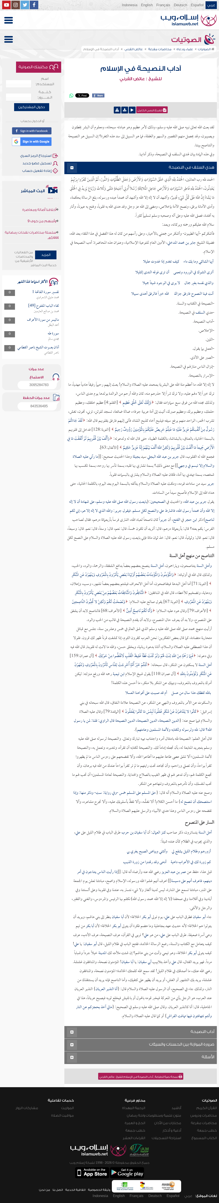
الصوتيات (187, 40)
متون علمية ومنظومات (163, 1115)
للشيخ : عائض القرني (141, 79)
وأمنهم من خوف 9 (42, 209)
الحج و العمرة (135, 1123)
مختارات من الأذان (167, 1123)
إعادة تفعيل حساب (37, 171)
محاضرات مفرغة (204, 1123)
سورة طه (53, 333)
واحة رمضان (136, 1115)
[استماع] (132, 110)
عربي (211, 5)
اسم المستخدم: (45, 81)
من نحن (44, 1189)
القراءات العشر (134, 1138)
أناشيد (176, 1108)
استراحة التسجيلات (166, 1138)
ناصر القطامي (51, 352)
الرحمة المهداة (133, 1108)
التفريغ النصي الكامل (150, 110)
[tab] (140, 168)
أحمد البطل (53, 325)
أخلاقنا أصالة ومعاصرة (39, 197)
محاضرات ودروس (203, 1115)
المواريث (67, 1108)
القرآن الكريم (206, 1108)
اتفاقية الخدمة (75, 1189)
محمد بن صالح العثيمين (46, 311)
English (147, 5)
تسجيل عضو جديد (37, 163)
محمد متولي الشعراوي (47, 297)
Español (197, 5)
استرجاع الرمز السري (36, 156)
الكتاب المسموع (204, 1138)
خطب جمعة (207, 1130)
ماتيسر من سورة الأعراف (43, 320)
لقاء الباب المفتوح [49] (43, 306)
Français (163, 5)
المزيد (45, 255)
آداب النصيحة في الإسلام (141, 68)
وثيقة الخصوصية (99, 1189)
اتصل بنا (57, 1189)
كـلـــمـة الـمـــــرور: (44, 94)
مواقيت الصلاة (62, 1115)
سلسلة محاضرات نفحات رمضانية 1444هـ (32, 222)
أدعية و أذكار (172, 1130)
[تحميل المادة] (124, 110)
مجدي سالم (53, 339)
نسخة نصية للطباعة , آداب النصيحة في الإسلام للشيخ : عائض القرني (139, 1076)
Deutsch (180, 5)
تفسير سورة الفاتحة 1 (45, 292)
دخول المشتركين (31, 107)
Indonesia (129, 5)
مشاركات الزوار (27, 1108)
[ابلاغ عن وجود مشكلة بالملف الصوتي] (117, 110)
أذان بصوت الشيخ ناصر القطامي (38, 347)
